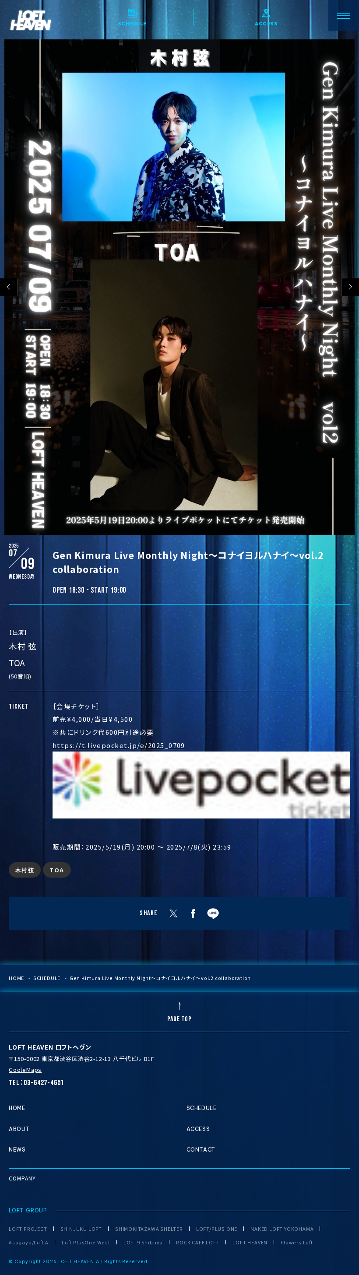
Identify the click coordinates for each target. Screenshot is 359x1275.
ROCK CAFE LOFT (197, 1242)
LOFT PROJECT (28, 1228)
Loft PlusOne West (86, 1242)
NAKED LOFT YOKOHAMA (281, 1228)
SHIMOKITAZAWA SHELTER (149, 1228)
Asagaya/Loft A (29, 1242)
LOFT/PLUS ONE (216, 1228)
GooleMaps (25, 1069)
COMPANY (22, 1178)
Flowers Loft (297, 1242)
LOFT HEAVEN (249, 1242)
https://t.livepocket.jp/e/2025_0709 (119, 745)
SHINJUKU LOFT (81, 1228)
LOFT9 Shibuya (143, 1242)
